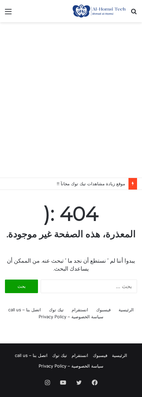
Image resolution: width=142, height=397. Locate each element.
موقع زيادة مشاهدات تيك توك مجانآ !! (91, 183)
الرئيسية (126, 309)
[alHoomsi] (99, 11)
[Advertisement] (71, 100)
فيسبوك (103, 309)
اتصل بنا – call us (24, 309)
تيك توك (56, 309)
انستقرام (80, 309)
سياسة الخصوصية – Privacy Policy (71, 316)
